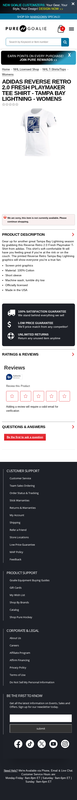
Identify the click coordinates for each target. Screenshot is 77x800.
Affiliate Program (20, 653)
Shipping (15, 522)
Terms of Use (17, 675)
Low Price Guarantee (22, 544)
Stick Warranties (19, 500)
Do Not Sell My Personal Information (32, 682)
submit (41, 728)
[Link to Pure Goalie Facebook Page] (18, 748)
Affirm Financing (20, 660)
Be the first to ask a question (25, 437)
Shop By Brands (19, 602)
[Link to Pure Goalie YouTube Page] (54, 748)
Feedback (15, 559)
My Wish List (17, 595)
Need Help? (11, 770)
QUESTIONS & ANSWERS (23, 427)
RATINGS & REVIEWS (20, 354)
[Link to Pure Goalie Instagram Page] (65, 748)
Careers (14, 645)
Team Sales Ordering (22, 485)
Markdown (38, 17)
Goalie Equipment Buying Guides (29, 580)
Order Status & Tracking (24, 493)
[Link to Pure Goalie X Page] (42, 748)
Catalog (14, 610)
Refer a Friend (18, 530)
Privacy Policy (18, 667)
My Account (17, 515)
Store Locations (19, 537)
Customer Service (20, 478)
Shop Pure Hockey (21, 617)
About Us (15, 638)
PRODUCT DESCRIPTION (23, 234)
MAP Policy (16, 552)
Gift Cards (16, 587)
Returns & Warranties (23, 508)
